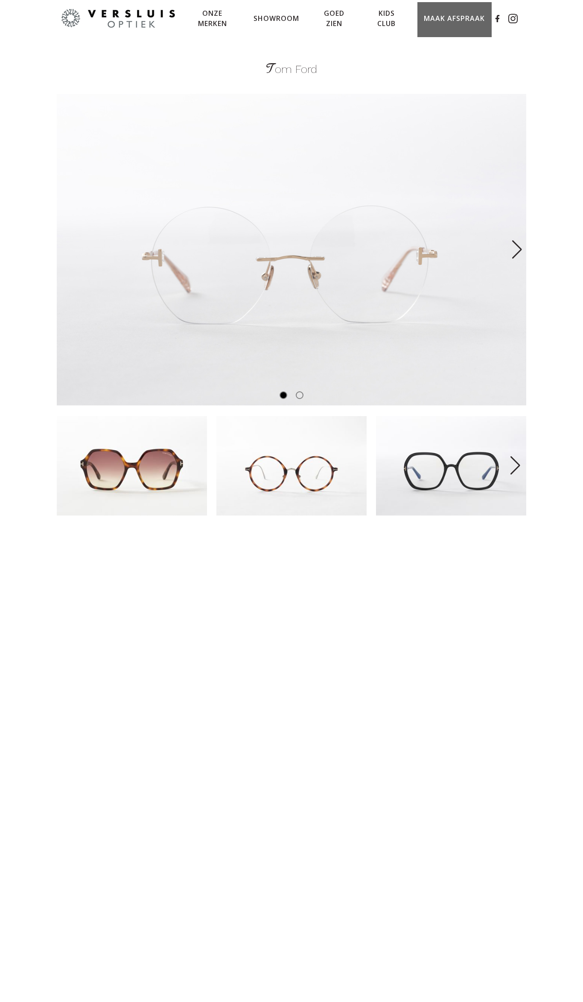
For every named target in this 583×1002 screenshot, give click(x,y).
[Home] (118, 18)
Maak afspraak (454, 18)
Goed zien (334, 18)
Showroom (276, 18)
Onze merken (212, 18)
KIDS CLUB (386, 18)
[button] (516, 249)
